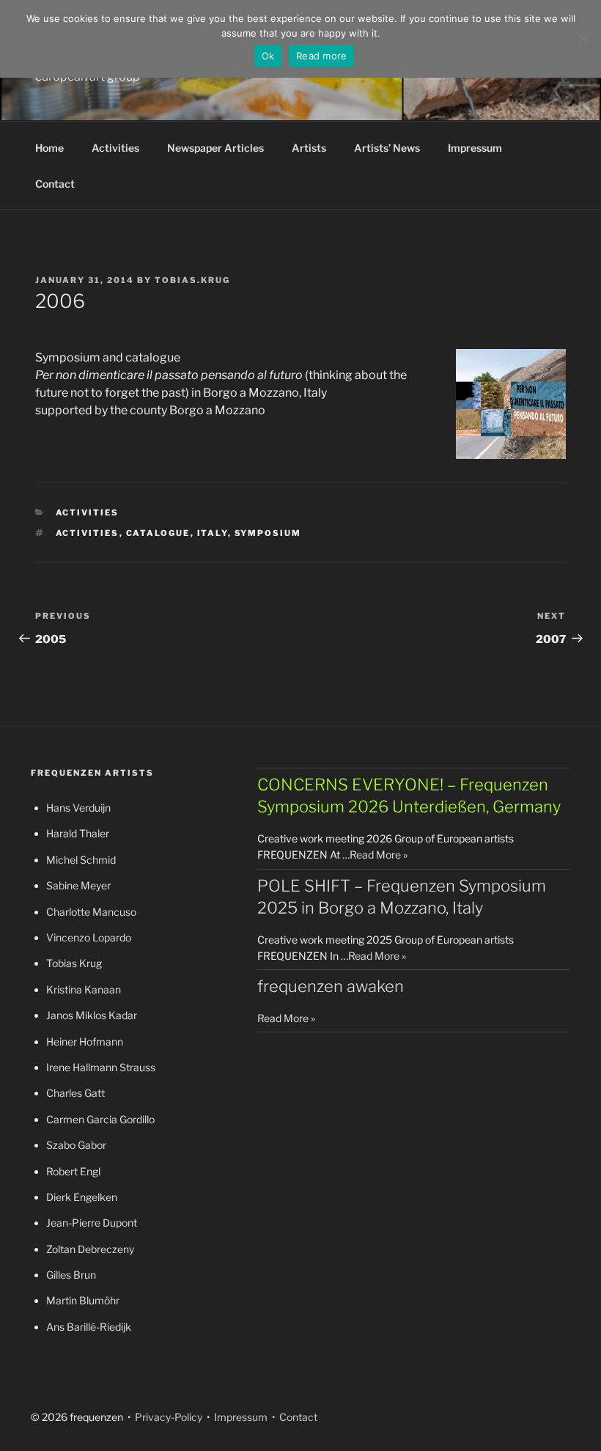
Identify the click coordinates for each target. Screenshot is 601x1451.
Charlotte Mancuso (91, 912)
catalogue (158, 533)
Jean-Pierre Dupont (91, 1222)
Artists (309, 148)
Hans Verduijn (78, 807)
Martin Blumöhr (82, 1300)
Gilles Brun (71, 1274)
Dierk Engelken (81, 1197)
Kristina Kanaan (83, 989)
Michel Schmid (81, 859)
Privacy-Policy (167, 1417)
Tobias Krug (74, 963)
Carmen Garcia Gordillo (100, 1119)
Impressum (475, 148)
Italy (212, 533)
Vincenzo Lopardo (88, 937)
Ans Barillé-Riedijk (88, 1326)
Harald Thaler (77, 833)
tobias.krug (192, 280)
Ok (268, 56)
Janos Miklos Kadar (91, 1015)
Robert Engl (73, 1171)
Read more (321, 56)
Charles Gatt (75, 1093)
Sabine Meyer (78, 885)
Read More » (379, 854)
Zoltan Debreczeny (90, 1249)
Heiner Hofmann (84, 1041)
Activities (115, 148)
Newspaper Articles (215, 148)
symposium (268, 533)
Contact (55, 183)
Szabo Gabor (76, 1145)
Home (49, 148)
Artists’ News (387, 148)
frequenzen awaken (330, 986)
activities (87, 533)
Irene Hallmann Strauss (100, 1067)
